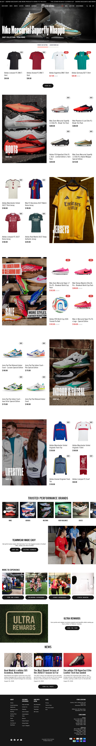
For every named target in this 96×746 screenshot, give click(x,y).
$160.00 (5, 208)
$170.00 (28, 370)
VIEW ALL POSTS (48, 686)
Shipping (24, 709)
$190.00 (28, 208)
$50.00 (6, 78)
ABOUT (12, 699)
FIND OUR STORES (13, 597)
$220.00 (28, 242)
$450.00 (52, 162)
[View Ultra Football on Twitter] (18, 740)
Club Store (36, 706)
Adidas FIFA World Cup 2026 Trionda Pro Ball (58, 320)
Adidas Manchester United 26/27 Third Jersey (11, 204)
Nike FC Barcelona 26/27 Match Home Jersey (35, 204)
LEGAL (47, 699)
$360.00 (75, 126)
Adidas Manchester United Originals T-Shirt (81, 446)
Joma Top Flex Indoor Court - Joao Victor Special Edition (11, 400)
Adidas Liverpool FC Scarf (81, 479)
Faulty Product (25, 720)
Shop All (8, 157)
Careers (12, 720)
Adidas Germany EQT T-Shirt (81, 73)
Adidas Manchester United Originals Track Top (58, 446)
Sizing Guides (25, 723)
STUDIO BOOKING (82, 597)
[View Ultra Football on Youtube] (21, 740)
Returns (24, 718)
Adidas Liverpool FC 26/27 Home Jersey (11, 238)
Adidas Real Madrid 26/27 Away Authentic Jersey (35, 238)
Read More (21, 37)
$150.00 (52, 450)
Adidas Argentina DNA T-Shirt (59, 73)
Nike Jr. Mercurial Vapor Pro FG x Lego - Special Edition (82, 320)
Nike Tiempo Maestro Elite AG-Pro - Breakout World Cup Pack (82, 284)
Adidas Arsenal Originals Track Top (59, 480)
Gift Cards (36, 711)
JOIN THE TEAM (72, 628)
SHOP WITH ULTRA (36, 700)
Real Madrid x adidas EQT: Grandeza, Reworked (16, 671)
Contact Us (24, 706)
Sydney (84, 717)
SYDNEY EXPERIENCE (59, 597)
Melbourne (83, 727)
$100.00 (75, 450)
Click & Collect (25, 711)
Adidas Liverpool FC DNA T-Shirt (13, 74)
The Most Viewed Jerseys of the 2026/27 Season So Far (46, 671)
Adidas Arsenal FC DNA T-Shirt (35, 74)
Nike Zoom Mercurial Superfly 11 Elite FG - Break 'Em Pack (59, 122)
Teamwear (36, 709)
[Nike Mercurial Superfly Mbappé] (48, 23)
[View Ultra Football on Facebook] (15, 740)
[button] (87, 5)
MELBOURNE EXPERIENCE (36, 597)
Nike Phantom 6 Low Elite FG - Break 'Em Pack (82, 122)
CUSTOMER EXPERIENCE (25, 700)
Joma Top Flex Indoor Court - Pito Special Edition (34, 366)
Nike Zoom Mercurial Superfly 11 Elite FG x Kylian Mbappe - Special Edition (82, 156)
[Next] (88, 65)
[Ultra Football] (48, 6)
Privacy (47, 702)
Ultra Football (51, 739)
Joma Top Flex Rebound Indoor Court (35, 400)
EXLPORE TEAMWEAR (29, 549)
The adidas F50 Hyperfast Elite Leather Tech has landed (77, 671)
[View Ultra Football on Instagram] (11, 740)
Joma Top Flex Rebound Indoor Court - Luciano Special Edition (12, 366)
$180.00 (5, 370)
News (11, 718)
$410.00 (75, 162)
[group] (48, 65)
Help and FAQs (25, 704)
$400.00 (52, 126)
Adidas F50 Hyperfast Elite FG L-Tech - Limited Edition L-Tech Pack (59, 156)
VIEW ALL (48, 85)
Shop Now (15, 549)
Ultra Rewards (37, 704)
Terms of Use (48, 705)
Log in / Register (26, 725)
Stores (11, 702)
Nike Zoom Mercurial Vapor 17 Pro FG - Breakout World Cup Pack (59, 285)
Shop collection (8, 37)
